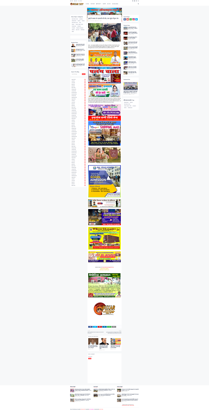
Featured (83, 20)
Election (73, 24)
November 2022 (78, 152)
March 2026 (78, 87)
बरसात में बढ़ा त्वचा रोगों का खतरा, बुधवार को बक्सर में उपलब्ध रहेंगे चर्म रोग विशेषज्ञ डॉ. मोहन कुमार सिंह (132, 43)
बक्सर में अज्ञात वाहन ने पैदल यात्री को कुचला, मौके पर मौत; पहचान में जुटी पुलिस (132, 72)
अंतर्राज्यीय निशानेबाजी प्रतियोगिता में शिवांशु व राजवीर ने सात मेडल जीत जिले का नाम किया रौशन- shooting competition (106, 390)
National (73, 29)
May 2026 (78, 84)
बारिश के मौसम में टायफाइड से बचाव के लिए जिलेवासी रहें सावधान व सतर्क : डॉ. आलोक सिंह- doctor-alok (82, 395)
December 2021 (78, 170)
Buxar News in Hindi (127, 104)
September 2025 (78, 97)
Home (89, 15)
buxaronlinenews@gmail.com (108, 267)
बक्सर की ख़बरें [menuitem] (93, 3)
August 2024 (78, 118)
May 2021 (78, 182)
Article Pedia (132, 405)
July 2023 (78, 139)
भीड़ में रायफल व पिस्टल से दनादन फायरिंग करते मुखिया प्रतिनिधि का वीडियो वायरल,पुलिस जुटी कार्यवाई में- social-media (83, 390)
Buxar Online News (91, 20)
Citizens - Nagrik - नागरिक (79, 24)
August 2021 (78, 177)
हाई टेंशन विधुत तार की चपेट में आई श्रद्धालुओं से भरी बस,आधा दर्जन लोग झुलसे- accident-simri (130, 395)
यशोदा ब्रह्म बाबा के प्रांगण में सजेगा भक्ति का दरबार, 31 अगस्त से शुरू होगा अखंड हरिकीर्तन (80, 50)
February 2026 (78, 89)
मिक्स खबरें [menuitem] (98, 3)
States (73, 31)
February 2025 (78, 108)
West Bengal (82, 29)
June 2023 (78, 141)
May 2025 (78, 103)
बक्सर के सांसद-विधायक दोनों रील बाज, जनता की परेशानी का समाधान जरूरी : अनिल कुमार (93, 346)
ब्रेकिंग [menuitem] (105, 3)
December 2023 (78, 131)
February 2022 (78, 167)
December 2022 (78, 151)
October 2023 (78, 134)
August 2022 (78, 157)
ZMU (128, 405)
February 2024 (78, 128)
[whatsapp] (130, 19)
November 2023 (78, 133)
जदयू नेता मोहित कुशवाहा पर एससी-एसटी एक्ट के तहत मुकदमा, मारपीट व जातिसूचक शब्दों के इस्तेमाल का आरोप (132, 52)
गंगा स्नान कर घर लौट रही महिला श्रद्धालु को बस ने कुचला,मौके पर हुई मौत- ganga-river (130, 390)
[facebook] (133, 1)
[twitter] (136, 1)
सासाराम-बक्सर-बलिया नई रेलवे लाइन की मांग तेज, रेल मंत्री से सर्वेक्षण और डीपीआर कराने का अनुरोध (80, 45)
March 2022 (78, 165)
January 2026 (78, 90)
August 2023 (78, 138)
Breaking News (74, 20)
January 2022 (78, 169)
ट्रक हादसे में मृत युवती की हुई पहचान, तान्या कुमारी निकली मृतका (132, 33)
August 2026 (78, 79)
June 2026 (78, 82)
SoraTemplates (91, 409)
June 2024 (78, 121)
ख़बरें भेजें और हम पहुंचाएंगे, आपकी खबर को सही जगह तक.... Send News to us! (130, 92)
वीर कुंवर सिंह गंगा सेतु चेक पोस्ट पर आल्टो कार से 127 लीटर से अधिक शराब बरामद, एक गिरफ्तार (80, 55)
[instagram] (138, 1)
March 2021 (78, 185)
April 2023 (78, 144)
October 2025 (78, 95)
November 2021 (78, 172)
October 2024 (78, 115)
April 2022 (78, 164)
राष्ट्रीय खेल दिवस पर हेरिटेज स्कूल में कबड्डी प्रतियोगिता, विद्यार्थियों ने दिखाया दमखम (80, 60)
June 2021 (78, 180)
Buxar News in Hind (75, 22)
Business (79, 20)
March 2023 (78, 146)
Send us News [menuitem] (115, 3)
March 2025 (78, 107)
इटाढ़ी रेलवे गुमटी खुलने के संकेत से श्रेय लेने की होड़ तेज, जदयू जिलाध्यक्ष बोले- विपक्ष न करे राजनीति (80, 65)
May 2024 (78, 123)
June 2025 (78, 102)
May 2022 (78, 162)
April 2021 (78, 183)
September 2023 (78, 136)
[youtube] (134, 1)
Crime (80, 22)
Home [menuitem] (88, 3)
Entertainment (74, 26)
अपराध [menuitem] (109, 3)
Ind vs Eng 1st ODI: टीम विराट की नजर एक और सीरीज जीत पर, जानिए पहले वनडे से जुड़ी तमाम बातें (106, 395)
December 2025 (78, 92)
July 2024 (78, 120)
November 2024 (78, 113)
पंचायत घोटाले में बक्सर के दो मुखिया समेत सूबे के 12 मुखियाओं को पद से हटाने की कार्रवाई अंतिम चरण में (132, 28)
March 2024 (78, 126)
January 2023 (78, 149)
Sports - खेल (77, 29)
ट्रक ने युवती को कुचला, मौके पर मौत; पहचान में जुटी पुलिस (132, 38)
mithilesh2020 (124, 405)
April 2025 (78, 105)
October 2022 (78, 154)
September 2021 (78, 175)
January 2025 (78, 110)
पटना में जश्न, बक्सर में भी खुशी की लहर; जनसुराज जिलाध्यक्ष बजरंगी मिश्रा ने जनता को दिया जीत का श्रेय (133, 48)
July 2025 (78, 100)
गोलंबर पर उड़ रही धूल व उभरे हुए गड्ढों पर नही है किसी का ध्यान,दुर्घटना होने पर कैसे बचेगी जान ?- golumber (83, 400)
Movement (79, 26)
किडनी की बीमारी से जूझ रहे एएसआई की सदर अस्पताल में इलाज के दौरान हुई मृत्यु (132, 57)
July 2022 (78, 159)
